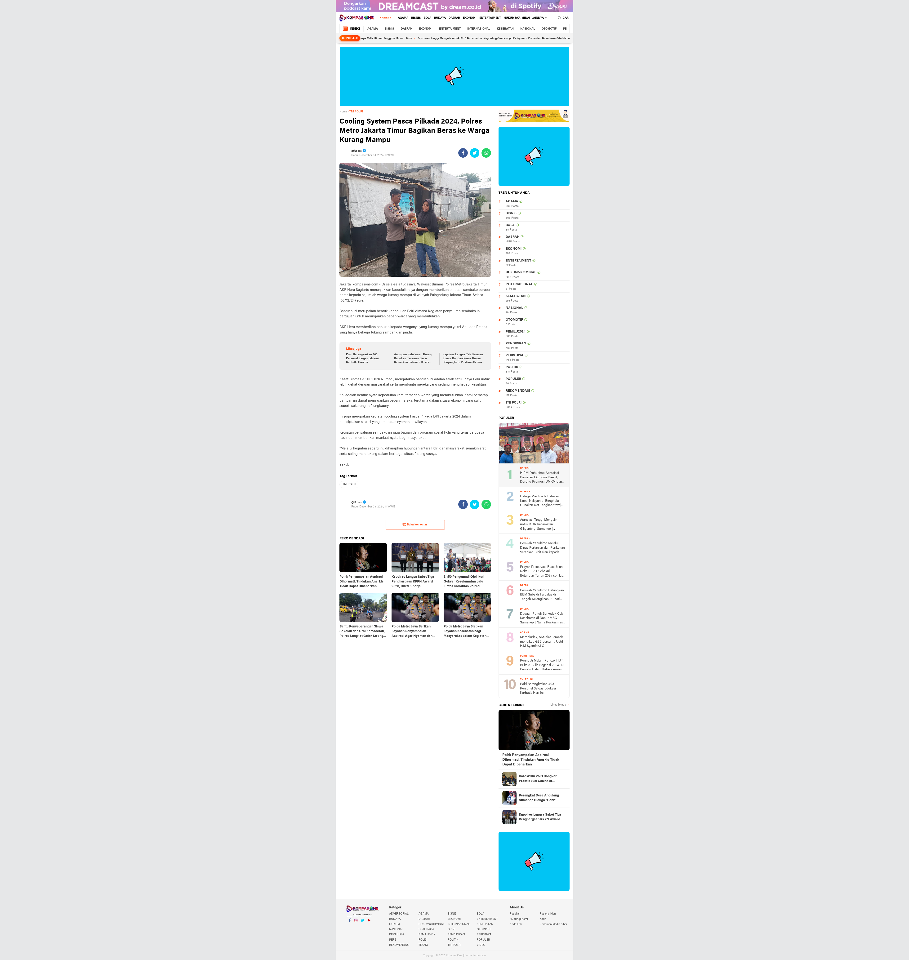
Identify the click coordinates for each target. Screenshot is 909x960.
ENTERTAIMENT (490, 18)
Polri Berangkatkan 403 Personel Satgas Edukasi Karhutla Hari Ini (362, 358)
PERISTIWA (514, 355)
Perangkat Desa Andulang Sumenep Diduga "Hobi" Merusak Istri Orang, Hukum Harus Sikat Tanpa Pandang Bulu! (540, 798)
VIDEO (481, 945)
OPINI (451, 929)
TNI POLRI (349, 484)
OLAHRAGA (426, 929)
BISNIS (416, 18)
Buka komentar (417, 524)
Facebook (349, 926)
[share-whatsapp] (486, 153)
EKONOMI (470, 18)
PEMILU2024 (516, 331)
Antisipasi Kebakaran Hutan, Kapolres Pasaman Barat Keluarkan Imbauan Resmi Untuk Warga (413, 358)
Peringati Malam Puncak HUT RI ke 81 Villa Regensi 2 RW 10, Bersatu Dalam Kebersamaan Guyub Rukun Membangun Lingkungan (542, 665)
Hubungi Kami (519, 919)
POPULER (513, 379)
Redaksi (515, 913)
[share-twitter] (474, 153)
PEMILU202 (396, 934)
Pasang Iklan (548, 913)
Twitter (362, 926)
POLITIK (512, 367)
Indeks (355, 28)
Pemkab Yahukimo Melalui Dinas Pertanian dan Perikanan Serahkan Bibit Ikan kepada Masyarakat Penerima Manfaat (542, 548)
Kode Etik (516, 924)
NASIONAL (527, 28)
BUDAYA (440, 18)
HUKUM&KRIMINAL (517, 18)
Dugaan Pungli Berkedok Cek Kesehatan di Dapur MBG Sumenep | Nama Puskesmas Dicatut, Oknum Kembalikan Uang (541, 618)
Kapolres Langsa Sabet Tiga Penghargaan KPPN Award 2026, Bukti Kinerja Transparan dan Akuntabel (540, 817)
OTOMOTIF (549, 28)
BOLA (427, 18)
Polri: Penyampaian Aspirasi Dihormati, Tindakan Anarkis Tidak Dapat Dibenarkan (530, 759)
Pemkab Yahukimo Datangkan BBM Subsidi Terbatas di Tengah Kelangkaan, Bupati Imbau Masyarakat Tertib (542, 595)
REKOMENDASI (518, 391)
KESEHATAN (505, 28)
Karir (543, 919)
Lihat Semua (558, 704)
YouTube (368, 926)
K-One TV (385, 18)
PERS (392, 939)
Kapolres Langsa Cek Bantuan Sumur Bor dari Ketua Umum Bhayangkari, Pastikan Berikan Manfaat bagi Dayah (463, 358)
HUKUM (394, 924)
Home (343, 111)
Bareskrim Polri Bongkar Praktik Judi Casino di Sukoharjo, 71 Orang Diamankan (538, 779)
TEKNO (423, 945)
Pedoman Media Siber (553, 924)
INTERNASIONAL (478, 28)
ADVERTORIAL (399, 913)
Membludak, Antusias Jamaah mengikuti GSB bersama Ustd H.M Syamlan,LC (541, 642)
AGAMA (403, 18)
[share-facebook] (463, 153)
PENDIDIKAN (516, 343)
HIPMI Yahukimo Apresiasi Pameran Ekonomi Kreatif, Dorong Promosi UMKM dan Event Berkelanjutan (541, 477)
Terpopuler (350, 38)
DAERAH (454, 18)
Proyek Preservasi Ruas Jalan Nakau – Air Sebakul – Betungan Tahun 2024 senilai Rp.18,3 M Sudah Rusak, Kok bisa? (541, 571)
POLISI (423, 939)
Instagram (356, 926)
